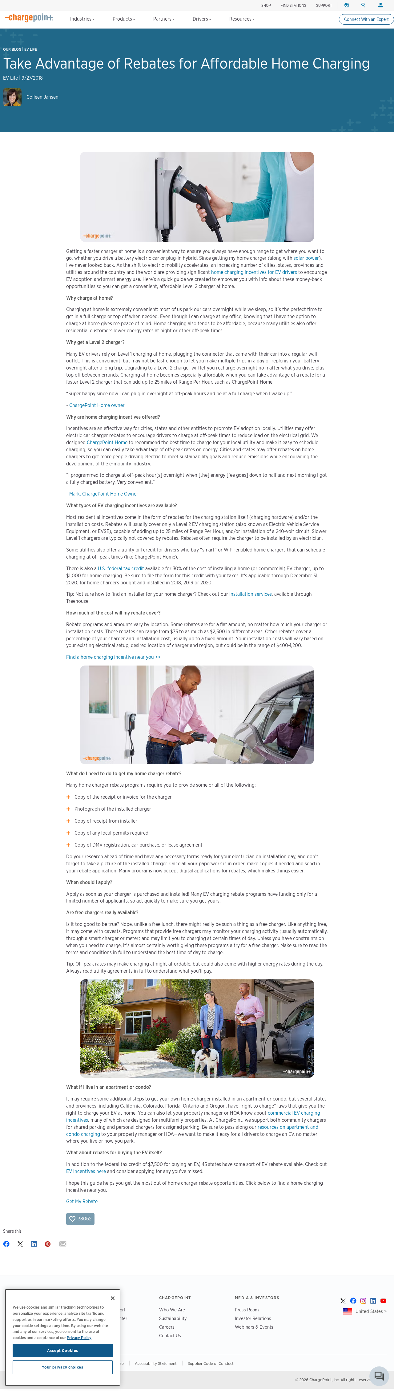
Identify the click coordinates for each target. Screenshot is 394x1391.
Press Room (247, 1310)
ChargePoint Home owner (97, 405)
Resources (241, 19)
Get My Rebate (82, 1201)
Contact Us (170, 1335)
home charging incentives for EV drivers (254, 272)
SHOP (266, 5)
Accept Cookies (62, 1350)
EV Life (30, 49)
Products (123, 19)
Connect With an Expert (366, 19)
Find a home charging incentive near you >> (113, 657)
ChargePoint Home (107, 442)
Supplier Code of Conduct (211, 1363)
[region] (62, 1337)
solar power (306, 258)
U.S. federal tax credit (121, 568)
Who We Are (172, 1310)
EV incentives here (86, 1171)
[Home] (29, 17)
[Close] (112, 1298)
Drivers (201, 19)
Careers (167, 1327)
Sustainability (173, 1318)
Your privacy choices (62, 1367)
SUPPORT (324, 5)
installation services (250, 594)
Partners (163, 19)
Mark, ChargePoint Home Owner (103, 494)
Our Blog (12, 49)
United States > (371, 1311)
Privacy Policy (79, 1337)
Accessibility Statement (156, 1363)
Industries (81, 19)
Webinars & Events (254, 1327)
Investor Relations (253, 1318)
